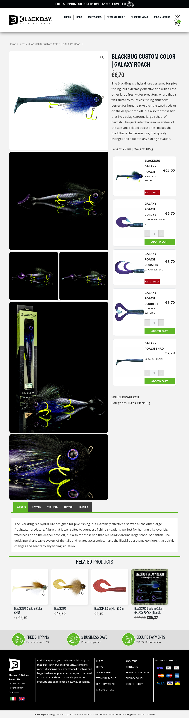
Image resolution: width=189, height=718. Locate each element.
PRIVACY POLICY (134, 678)
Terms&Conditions (137, 672)
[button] (102, 57)
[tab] (21, 507)
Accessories (95, 17)
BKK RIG (83, 507)
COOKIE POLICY (134, 684)
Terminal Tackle (116, 17)
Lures (67, 17)
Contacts (132, 667)
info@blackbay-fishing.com (122, 714)
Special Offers (162, 17)
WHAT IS (21, 507)
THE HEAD (52, 507)
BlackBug (143, 403)
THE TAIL (68, 507)
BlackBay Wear (139, 17)
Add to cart (159, 241)
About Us (131, 661)
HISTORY (36, 507)
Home (12, 44)
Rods (79, 17)
